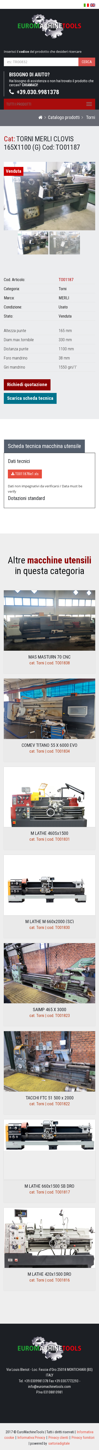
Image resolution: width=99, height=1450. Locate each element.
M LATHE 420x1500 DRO (49, 1274)
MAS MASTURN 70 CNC (49, 657)
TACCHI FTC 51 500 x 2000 (50, 1097)
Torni (90, 117)
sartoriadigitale (59, 1443)
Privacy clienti (58, 1438)
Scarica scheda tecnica (30, 398)
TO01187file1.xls (26, 474)
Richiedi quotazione (27, 384)
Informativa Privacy (31, 1438)
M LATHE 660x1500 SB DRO (49, 1186)
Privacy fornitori (83, 1438)
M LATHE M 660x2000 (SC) (49, 921)
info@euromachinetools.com (49, 1387)
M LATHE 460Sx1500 (49, 833)
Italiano (86, 5)
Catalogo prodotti (64, 117)
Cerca (87, 62)
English (92, 5)
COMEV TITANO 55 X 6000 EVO (49, 745)
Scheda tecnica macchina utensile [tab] (44, 446)
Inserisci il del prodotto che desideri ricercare (42, 51)
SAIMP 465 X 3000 (49, 1009)
